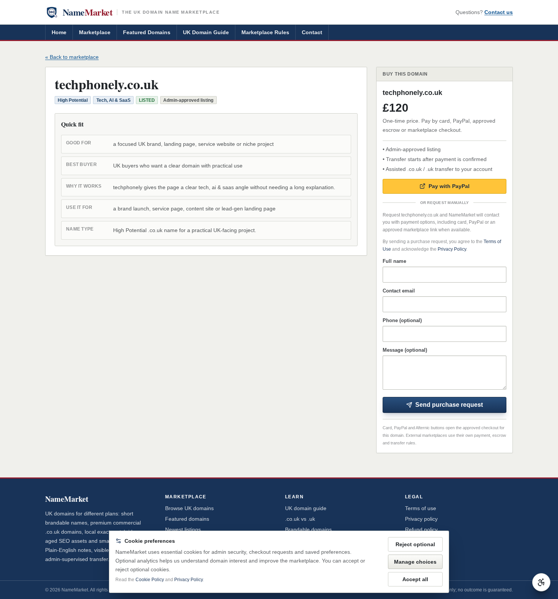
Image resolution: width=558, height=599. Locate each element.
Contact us (498, 12)
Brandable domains (308, 529)
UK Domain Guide (206, 32)
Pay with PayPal (449, 186)
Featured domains (187, 519)
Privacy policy (421, 519)
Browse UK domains (189, 508)
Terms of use (420, 508)
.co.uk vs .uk (300, 519)
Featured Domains (146, 32)
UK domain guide (305, 508)
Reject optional (415, 544)
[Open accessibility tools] (541, 582)
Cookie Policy (150, 579)
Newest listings (183, 529)
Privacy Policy (452, 249)
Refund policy (421, 529)
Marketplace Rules (265, 32)
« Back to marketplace (72, 57)
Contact (312, 32)
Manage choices (415, 562)
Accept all (415, 579)
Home (59, 32)
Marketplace (94, 32)
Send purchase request (449, 404)
